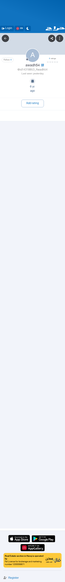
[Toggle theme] (28, 28)
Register (13, 578)
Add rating (32, 103)
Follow (8, 60)
